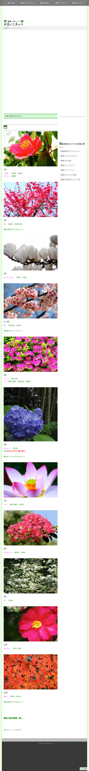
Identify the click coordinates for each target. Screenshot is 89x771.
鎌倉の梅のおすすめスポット (14, 229)
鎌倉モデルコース (77, 3)
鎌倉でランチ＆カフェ (69, 156)
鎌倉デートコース (68, 170)
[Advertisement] (44, 44)
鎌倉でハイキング (68, 165)
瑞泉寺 (20, 173)
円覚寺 (18, 277)
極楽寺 (17, 552)
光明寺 (18, 325)
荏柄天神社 (18, 224)
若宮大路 (11, 325)
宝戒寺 (13, 173)
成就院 (14, 451)
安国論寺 (21, 381)
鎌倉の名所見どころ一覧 (70, 179)
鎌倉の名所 (11, 3)
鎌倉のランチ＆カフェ (28, 3)
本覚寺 (23, 552)
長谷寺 (18, 696)
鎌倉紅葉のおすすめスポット (14, 702)
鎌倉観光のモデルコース (70, 151)
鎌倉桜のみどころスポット (13, 331)
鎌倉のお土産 (44, 3)
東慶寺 (13, 176)
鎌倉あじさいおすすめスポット (15, 456)
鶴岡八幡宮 (12, 381)
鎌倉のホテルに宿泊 (68, 175)
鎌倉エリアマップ (61, 3)
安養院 (28, 381)
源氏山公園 (17, 648)
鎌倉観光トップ (8, 28)
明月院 (15, 448)
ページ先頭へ (84, 768)
